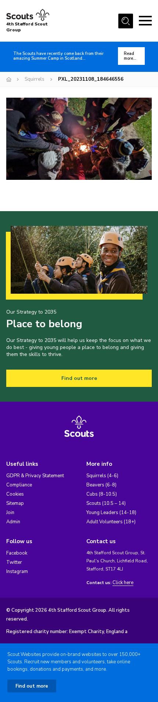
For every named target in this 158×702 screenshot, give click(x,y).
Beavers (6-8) (101, 485)
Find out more (79, 378)
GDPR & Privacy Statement (35, 475)
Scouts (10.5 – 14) (106, 503)
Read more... (130, 56)
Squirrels (34, 79)
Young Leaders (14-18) (111, 512)
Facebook (16, 553)
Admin (13, 521)
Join (10, 512)
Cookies (15, 494)
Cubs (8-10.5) (101, 494)
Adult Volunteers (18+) (111, 521)
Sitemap (15, 503)
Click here (122, 583)
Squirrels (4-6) (102, 475)
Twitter (14, 562)
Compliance (19, 485)
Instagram (17, 571)
